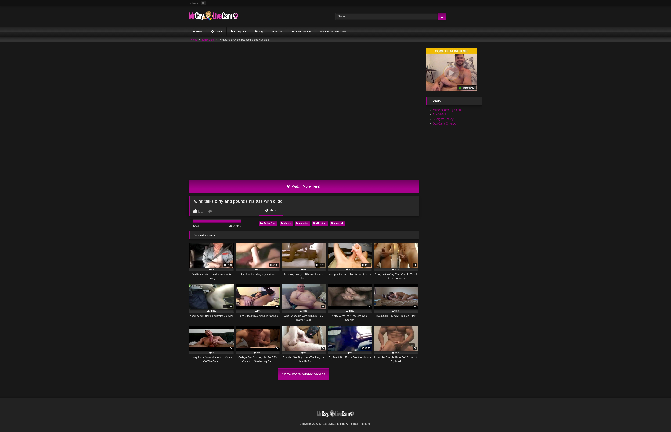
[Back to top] (660, 421)
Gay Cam (277, 31)
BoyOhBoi (439, 114)
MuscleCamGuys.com (447, 110)
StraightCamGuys (301, 31)
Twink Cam (208, 39)
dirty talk (339, 223)
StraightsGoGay (443, 119)
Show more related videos (303, 374)
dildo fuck (321, 223)
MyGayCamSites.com (333, 31)
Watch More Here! (305, 186)
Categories (240, 31)
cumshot (304, 223)
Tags (261, 31)
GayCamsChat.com (445, 123)
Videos (219, 31)
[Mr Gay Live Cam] (213, 16)
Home (199, 31)
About (273, 210)
